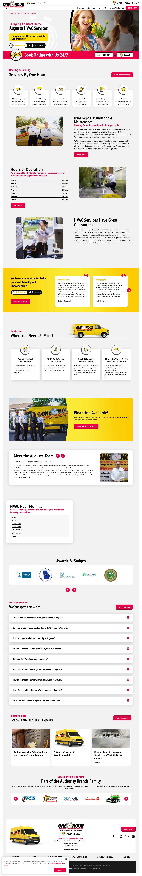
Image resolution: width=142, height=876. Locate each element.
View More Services (122, 75)
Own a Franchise (79, 857)
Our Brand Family (105, 857)
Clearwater (16, 523)
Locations (18, 13)
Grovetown (16, 533)
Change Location (42, 3)
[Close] (66, 859)
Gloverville (16, 526)
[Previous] (58, 456)
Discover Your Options (86, 426)
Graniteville (16, 530)
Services (80, 8)
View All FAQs (124, 607)
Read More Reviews (20, 301)
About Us (103, 8)
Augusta (33, 13)
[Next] (129, 290)
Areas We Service (117, 8)
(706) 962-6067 (128, 2)
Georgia (26, 13)
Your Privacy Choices (79, 869)
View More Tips (122, 718)
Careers (126, 857)
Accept (60, 870)
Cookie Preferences (56, 863)
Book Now (132, 8)
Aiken (14, 517)
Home (11, 13)
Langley (15, 536)
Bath (14, 520)
